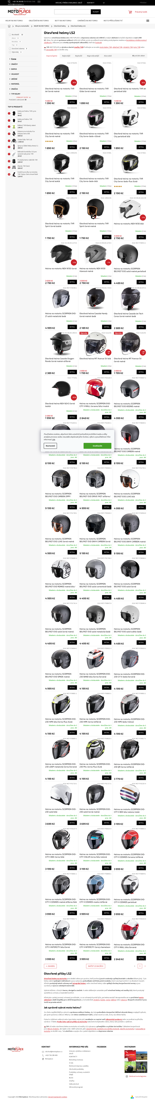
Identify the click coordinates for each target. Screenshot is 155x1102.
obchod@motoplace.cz (53, 1051)
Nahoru (51, 966)
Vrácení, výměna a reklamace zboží (69, 3)
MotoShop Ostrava (76, 1060)
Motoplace (49, 1059)
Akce (15, 38)
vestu (108, 1000)
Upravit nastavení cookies (57, 1097)
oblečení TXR (117, 47)
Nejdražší (78, 56)
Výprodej (16, 52)
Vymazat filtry (22, 97)
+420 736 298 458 (51, 1055)
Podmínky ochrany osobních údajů (79, 1073)
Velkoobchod (74, 1084)
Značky (71, 1081)
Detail (72, 102)
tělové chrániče (53, 1029)
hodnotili (98, 42)
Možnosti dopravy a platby (79, 1066)
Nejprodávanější (93, 56)
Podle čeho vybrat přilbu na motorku (72, 1022)
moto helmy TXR (106, 47)
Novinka (16, 41)
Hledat (96, 12)
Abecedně (108, 56)
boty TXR (137, 47)
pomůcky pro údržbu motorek (108, 1029)
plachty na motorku (127, 1029)
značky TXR (78, 47)
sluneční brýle (91, 1029)
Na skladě (17, 34)
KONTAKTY (90, 3)
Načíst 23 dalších (95, 966)
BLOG (71, 1078)
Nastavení (50, 445)
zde (53, 439)
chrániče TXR (128, 47)
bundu (102, 1000)
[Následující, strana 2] (140, 966)
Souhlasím (97, 445)
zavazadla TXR (51, 50)
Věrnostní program (76, 1087)
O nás (71, 1063)
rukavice (124, 1000)
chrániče (96, 1000)
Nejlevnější (66, 56)
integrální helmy (79, 983)
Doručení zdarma (19, 48)
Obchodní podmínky (76, 1069)
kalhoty (113, 1000)
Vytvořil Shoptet (141, 1097)
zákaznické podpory (114, 1019)
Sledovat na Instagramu (137, 1076)
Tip (14, 45)
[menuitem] (15, 21)
